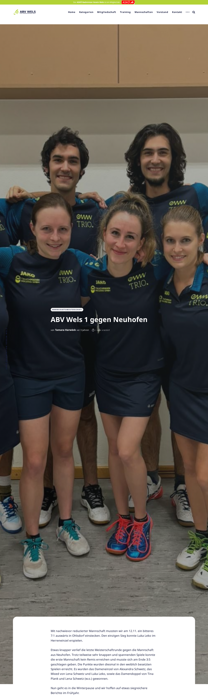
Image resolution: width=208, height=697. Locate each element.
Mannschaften (144, 12)
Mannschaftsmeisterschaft (67, 309)
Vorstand (162, 12)
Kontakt (177, 12)
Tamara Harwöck (65, 330)
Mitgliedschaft (106, 12)
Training (125, 12)
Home (71, 12)
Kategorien (86, 12)
